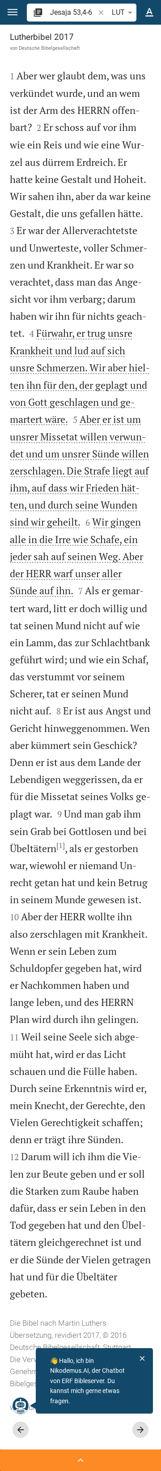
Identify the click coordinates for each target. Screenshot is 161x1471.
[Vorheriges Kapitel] (21, 1430)
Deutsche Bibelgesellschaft (49, 48)
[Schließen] (142, 1358)
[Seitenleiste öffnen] (80, 1460)
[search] (73, 12)
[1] (60, 845)
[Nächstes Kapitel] (140, 1430)
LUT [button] (118, 12)
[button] (12, 12)
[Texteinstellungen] (149, 13)
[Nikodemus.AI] (21, 1405)
